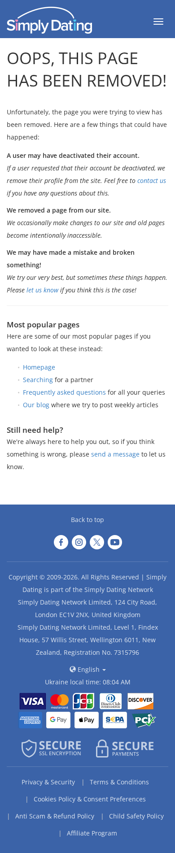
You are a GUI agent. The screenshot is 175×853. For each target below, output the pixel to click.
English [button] (88, 669)
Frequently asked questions (64, 392)
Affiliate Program (92, 833)
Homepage (39, 367)
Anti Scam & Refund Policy (54, 816)
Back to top (87, 519)
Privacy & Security (48, 782)
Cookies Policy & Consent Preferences (90, 799)
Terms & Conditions (119, 782)
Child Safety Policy (136, 816)
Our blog (36, 404)
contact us (151, 180)
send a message (115, 454)
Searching (38, 379)
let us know (42, 290)
